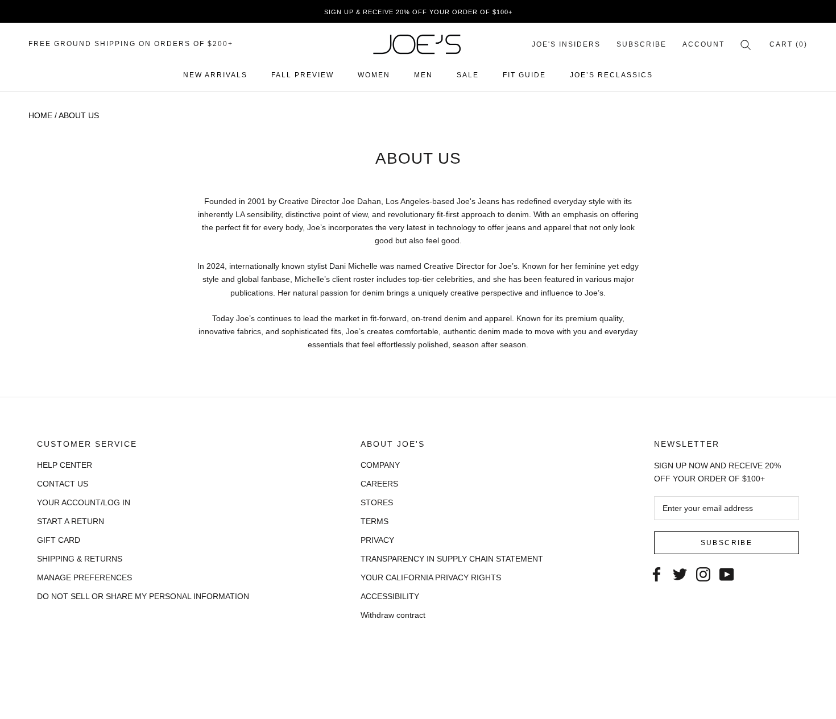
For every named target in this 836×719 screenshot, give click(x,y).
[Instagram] (703, 573)
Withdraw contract (393, 615)
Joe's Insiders (566, 44)
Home (40, 115)
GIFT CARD (58, 540)
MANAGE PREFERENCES (84, 577)
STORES (377, 502)
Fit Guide (524, 75)
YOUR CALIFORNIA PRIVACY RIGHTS (431, 577)
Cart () (788, 44)
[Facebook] (656, 573)
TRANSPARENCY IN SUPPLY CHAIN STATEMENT (452, 558)
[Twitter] (680, 573)
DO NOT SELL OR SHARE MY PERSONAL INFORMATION (143, 596)
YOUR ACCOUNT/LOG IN (83, 502)
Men (423, 75)
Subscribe (641, 44)
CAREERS (379, 483)
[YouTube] (726, 573)
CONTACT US (62, 483)
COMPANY (380, 464)
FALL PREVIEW (302, 75)
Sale (468, 75)
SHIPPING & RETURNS (79, 558)
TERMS (374, 521)
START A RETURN (70, 521)
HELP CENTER (64, 464)
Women (374, 75)
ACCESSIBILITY (390, 596)
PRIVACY (377, 540)
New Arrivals (215, 75)
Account (703, 44)
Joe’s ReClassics (611, 75)
